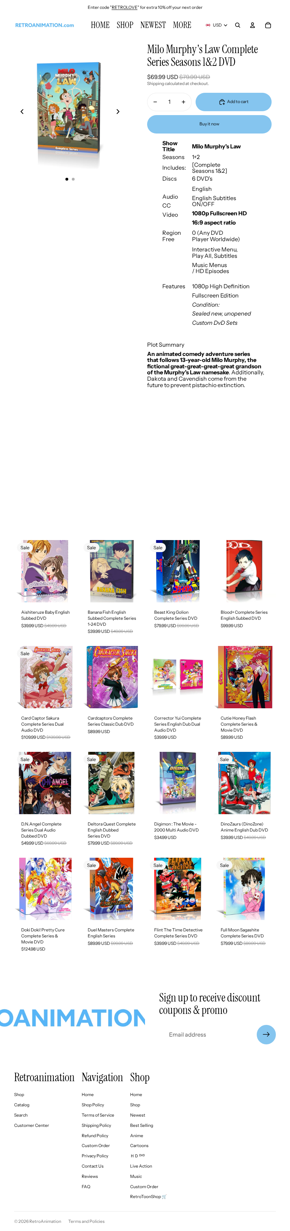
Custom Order (96, 1145)
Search (21, 1115)
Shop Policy (93, 1104)
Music (136, 1176)
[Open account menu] (252, 25)
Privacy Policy (95, 1155)
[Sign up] (266, 1034)
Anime (136, 1135)
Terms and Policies (86, 1221)
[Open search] (237, 25)
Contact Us (93, 1166)
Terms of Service (98, 1115)
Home (88, 1094)
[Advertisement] (145, 475)
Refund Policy (95, 1135)
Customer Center (31, 1125)
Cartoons (139, 1145)
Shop (19, 1094)
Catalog (21, 1104)
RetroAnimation (45, 1221)
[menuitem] (182, 25)
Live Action (141, 1166)
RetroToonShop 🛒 (148, 1196)
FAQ (86, 1186)
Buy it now (209, 123)
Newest (137, 1115)
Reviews (90, 1176)
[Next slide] (120, 112)
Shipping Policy (96, 1125)
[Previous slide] (20, 112)
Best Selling (141, 1125)
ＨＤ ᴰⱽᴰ (137, 1155)
